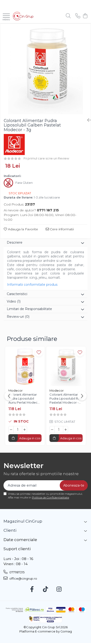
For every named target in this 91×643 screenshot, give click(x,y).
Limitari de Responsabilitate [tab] (29, 309)
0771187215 (16, 572)
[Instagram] (59, 589)
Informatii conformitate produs (32, 284)
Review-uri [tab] (18, 316)
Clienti (10, 530)
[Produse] (6, 16)
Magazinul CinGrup (23, 521)
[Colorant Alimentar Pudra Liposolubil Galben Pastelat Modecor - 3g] (45, 69)
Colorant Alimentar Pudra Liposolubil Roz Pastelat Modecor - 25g (65, 399)
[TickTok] (46, 589)
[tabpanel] (45, 69)
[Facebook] (32, 589)
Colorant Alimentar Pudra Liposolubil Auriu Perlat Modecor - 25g (24, 399)
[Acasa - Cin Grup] (23, 16)
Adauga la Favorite (22, 229)
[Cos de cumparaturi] (85, 16)
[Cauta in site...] (68, 16)
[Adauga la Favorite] (39, 352)
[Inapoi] (87, 120)
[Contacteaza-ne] (77, 16)
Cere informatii (61, 229)
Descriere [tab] (14, 242)
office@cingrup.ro (23, 578)
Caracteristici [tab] (17, 294)
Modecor (15, 390)
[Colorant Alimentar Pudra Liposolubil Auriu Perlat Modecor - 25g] (25, 366)
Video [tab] (14, 301)
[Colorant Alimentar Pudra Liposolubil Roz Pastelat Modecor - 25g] (66, 366)
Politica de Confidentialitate (50, 497)
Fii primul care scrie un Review (46, 158)
